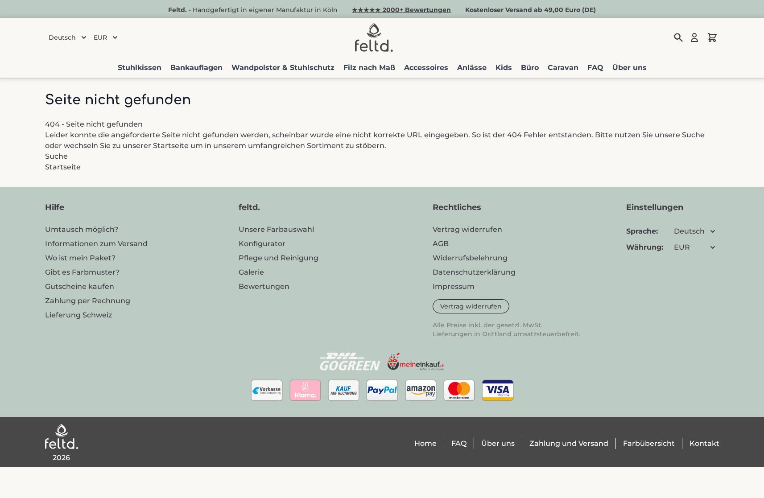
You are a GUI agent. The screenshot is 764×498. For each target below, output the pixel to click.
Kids (504, 67)
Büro (530, 67)
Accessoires (426, 67)
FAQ (595, 67)
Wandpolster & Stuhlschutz (283, 67)
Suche (693, 135)
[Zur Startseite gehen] (373, 37)
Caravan (563, 67)
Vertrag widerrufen (471, 306)
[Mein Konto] (694, 37)
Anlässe (472, 67)
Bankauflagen (196, 67)
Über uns (629, 67)
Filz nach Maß (369, 67)
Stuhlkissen (139, 67)
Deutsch (62, 37)
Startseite (171, 145)
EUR (100, 37)
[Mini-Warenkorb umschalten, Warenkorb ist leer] (712, 37)
